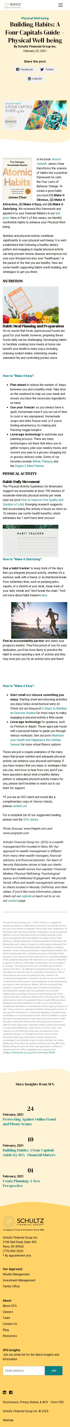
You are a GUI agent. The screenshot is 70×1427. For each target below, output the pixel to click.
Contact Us (10, 1324)
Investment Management (19, 1280)
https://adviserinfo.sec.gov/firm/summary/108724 (30, 1052)
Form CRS (57, 1402)
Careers (8, 1312)
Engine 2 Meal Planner (29, 466)
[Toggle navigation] (60, 5)
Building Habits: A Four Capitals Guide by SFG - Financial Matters (29, 1152)
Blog (6, 1330)
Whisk (36, 461)
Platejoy (47, 461)
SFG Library (30, 819)
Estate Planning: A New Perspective (22, 1183)
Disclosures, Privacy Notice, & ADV (25, 1402)
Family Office (11, 1286)
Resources (10, 1336)
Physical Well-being (35, 18)
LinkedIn (37, 79)
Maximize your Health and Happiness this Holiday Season (37, 740)
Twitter (49, 70)
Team (6, 1318)
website (26, 896)
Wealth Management (16, 1274)
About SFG (10, 1306)
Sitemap (8, 1420)
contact (13, 900)
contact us (19, 806)
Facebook (27, 70)
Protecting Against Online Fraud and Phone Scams (29, 1121)
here (44, 595)
